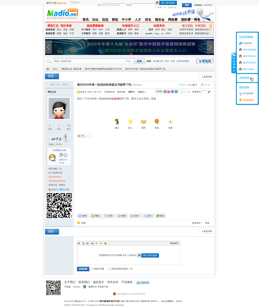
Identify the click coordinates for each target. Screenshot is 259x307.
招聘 (130, 29)
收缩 (233, 62)
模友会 (160, 20)
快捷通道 (75, 2)
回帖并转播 (99, 269)
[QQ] (143, 282)
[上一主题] (205, 84)
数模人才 (121, 29)
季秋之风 (52, 92)
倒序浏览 (121, 92)
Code (101, 243)
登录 (124, 255)
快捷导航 (207, 61)
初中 (101, 29)
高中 (94, 29)
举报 (207, 223)
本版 (128, 61)
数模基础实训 (202, 29)
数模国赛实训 (202, 33)
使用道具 (196, 223)
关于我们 (70, 282)
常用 (157, 29)
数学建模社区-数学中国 (47, 68)
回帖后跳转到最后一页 (121, 269)
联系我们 (84, 282)
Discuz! (78, 301)
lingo (156, 33)
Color (83, 243)
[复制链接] (137, 85)
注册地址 (198, 5)
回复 (83, 223)
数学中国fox (249, 69)
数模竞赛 (50, 33)
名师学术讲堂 (186, 29)
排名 (148, 20)
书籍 (173, 61)
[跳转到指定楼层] (209, 91)
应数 (101, 33)
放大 (194, 84)
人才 (138, 20)
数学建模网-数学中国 (109, 301)
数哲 (107, 33)
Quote (96, 243)
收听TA (55, 189)
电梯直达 (196, 92)
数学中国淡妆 (249, 49)
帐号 (100, 5)
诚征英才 (98, 282)
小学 (107, 29)
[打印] (202, 84)
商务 (197, 20)
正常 (190, 85)
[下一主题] (209, 84)
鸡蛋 (170, 128)
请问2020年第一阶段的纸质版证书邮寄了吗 (145, 69)
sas (162, 33)
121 (68, 125)
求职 (136, 29)
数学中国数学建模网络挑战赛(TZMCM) (103, 69)
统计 (163, 29)
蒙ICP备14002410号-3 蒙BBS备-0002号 (139, 301)
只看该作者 (109, 92)
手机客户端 (102, 287)
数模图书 (121, 33)
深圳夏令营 (158, 61)
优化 (170, 29)
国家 (59, 33)
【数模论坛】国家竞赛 (71, 69)
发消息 (66, 189)
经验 (71, 29)
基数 (94, 33)
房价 (167, 61)
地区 (65, 33)
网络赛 (173, 20)
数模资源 (50, 29)
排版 (65, 29)
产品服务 (127, 282)
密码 (129, 5)
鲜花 (157, 128)
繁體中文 (92, 287)
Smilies (105, 243)
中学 (71, 33)
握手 (143, 128)
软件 (151, 29)
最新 (136, 33)
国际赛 (186, 20)
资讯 (85, 20)
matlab (148, 33)
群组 (115, 20)
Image (88, 243)
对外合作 (112, 282)
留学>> (211, 28)
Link (92, 243)
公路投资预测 (182, 61)
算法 (59, 29)
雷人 (130, 128)
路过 (117, 128)
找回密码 (208, 5)
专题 (130, 33)
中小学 (126, 20)
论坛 (95, 20)
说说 (105, 20)
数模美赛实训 (186, 33)
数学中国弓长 (249, 62)
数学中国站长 (249, 56)
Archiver (76, 287)
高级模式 (174, 243)
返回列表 (208, 77)
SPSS (168, 33)
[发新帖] (52, 76)
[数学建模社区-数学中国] (62, 13)
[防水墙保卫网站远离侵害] (84, 287)
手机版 (67, 287)
